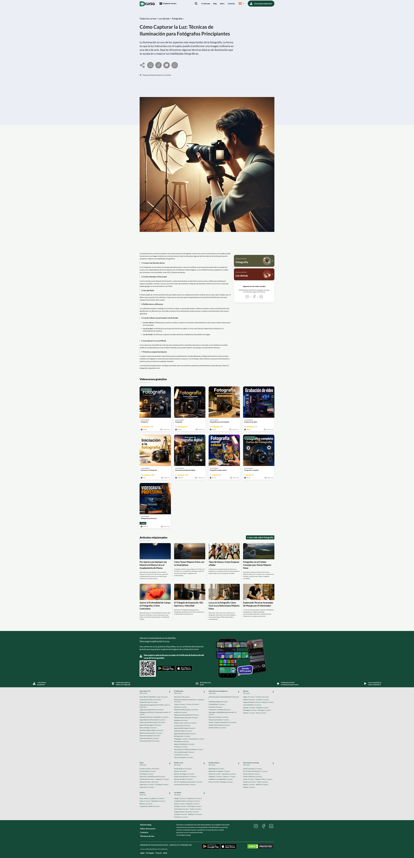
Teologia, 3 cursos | (180, 806)
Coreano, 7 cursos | (262, 699)
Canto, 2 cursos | (248, 779)
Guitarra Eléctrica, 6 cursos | (252, 776)
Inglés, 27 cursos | (249, 697)
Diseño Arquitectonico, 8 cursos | (185, 776)
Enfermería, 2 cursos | (147, 787)
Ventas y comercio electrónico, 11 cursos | (223, 722)
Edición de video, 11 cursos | (183, 779)
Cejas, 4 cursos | (145, 801)
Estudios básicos (214, 764)
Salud (143, 764)
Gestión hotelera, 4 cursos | (183, 731)
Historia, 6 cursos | (215, 774)
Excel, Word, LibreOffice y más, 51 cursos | (154, 697)
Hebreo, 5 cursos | (249, 713)
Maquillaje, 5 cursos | (158, 801)
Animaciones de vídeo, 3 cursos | (185, 784)
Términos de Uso (147, 836)
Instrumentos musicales (251, 764)
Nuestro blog (145, 824)
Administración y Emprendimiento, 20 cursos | (224, 698)
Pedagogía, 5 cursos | (181, 739)
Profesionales (178, 692)
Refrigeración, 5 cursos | (182, 736)
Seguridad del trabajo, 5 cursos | (184, 728)
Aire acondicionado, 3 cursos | (184, 752)
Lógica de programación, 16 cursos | (152, 709)
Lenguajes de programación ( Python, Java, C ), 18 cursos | (155, 706)
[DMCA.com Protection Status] (260, 847)
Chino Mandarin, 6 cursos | (252, 705)
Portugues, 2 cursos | (250, 710)
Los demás (177, 794)
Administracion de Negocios (218, 692)
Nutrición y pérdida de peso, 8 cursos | (152, 776)
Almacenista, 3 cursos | (196, 739)
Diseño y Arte (178, 764)
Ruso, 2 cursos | (261, 713)
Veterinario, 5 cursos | (147, 784)
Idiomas (246, 692)
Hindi (165, 853)
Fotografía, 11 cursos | (194, 798)
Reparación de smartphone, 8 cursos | (186, 715)
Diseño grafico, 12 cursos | (183, 769)
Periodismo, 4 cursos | (181, 741)
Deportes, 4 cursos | (192, 804)
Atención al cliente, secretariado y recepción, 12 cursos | (189, 701)
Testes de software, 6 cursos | (149, 738)
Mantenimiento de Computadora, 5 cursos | (154, 717)
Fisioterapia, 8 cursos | (147, 779)
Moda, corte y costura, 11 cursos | (185, 723)
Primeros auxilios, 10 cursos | (149, 769)
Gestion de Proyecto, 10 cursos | (219, 725)
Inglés (142, 853)
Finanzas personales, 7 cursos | (219, 720)
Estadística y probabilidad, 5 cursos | (221, 779)
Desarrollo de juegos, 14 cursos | (150, 725)
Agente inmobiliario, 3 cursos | (184, 744)
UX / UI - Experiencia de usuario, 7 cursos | (188, 782)
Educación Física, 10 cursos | (149, 782)
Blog (215, 3)
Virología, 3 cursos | (161, 784)
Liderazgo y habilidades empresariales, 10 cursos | (222, 713)
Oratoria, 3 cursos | (249, 782)
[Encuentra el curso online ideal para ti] (196, 3)
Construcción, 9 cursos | (182, 725)
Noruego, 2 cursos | (264, 710)
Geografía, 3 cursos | (215, 776)
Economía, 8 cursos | (215, 707)
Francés (158, 853)
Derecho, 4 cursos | (180, 707)
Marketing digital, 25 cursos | (218, 702)
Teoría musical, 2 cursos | (251, 774)
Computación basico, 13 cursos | (150, 699)
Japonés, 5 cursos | (249, 707)
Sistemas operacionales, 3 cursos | (151, 733)
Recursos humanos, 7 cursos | (218, 717)
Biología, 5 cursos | (226, 782)
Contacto (231, 3)
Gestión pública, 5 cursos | (217, 728)
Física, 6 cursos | (214, 782)
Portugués (150, 853)
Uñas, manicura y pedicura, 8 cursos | (152, 798)
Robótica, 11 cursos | (195, 814)
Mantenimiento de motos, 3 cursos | (186, 717)
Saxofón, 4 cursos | (262, 784)
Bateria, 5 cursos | (249, 784)
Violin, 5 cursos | (262, 782)
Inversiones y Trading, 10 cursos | (220, 709)
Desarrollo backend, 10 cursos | (150, 735)
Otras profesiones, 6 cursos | (183, 757)
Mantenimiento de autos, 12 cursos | (186, 709)
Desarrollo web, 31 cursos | (149, 702)
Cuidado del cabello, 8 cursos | (150, 806)
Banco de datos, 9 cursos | (148, 728)
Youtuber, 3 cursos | (180, 814)
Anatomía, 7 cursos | (162, 779)
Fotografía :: (178, 18)
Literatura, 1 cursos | (229, 774)
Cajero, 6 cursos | (180, 704)
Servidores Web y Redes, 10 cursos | (151, 730)
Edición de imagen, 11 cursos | (184, 774)
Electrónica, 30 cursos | (182, 697)
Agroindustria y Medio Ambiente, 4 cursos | (188, 749)
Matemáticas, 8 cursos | (216, 769)
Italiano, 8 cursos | (249, 699)
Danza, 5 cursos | (179, 804)
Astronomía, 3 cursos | (181, 809)
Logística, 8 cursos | (180, 712)
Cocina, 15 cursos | (193, 704)
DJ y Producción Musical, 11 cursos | (255, 771)
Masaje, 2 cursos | (180, 798)
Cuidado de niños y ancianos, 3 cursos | (187, 801)
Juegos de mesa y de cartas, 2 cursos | (186, 812)
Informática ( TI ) (145, 692)
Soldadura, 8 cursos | (181, 720)
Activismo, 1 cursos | (181, 817)
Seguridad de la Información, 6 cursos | (152, 720)
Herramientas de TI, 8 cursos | (149, 741)
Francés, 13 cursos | (262, 697)
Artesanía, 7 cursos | (181, 747)
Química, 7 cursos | (229, 776)
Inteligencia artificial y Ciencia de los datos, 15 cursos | (155, 713)
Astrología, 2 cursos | (195, 806)
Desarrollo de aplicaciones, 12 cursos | (152, 722)
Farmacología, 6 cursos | (148, 771)
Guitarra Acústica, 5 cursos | (252, 769)
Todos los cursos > (149, 18)
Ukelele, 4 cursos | (249, 787)
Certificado (205, 3)
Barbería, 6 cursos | (146, 804)
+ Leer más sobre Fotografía (260, 537)
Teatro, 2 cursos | (195, 809)
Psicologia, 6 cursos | (147, 774)
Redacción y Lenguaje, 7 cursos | (219, 771)
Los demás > (165, 18)
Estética (143, 794)
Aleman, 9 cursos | (268, 702)
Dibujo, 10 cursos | (180, 771)
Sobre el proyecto (147, 828)
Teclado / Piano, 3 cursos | (263, 779)
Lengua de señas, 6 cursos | (252, 702)
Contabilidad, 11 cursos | (217, 704)
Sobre (222, 3)
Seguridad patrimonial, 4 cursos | (185, 733)
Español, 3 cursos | (262, 707)
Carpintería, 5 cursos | (181, 755)
